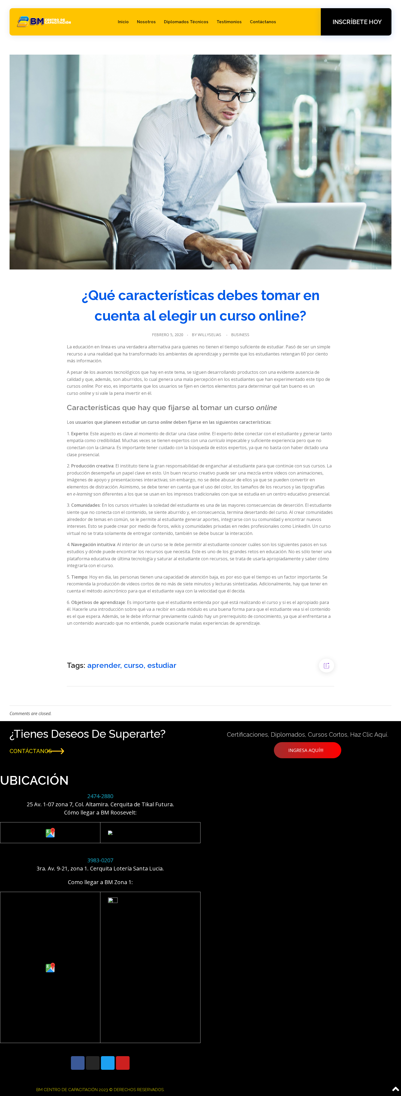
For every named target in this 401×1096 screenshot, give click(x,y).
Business (240, 334)
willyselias (209, 334)
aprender (103, 665)
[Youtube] (123, 1063)
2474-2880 (100, 796)
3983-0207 (100, 860)
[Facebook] (78, 1063)
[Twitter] (108, 1063)
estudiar (161, 665)
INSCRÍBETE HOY (357, 21)
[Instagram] (93, 1063)
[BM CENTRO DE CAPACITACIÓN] (44, 21)
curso (133, 665)
